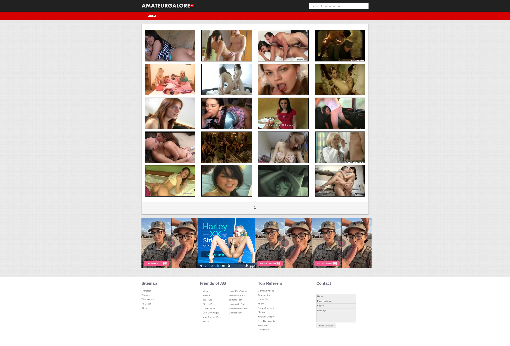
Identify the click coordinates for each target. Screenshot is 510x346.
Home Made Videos (238, 308)
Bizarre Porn (209, 304)
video (151, 15)
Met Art (261, 312)
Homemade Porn (237, 304)
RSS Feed (146, 304)
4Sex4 (261, 304)
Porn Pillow (263, 329)
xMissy (206, 295)
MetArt (206, 291)
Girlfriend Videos (266, 291)
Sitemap (145, 308)
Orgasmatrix (209, 308)
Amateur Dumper (266, 316)
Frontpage (146, 291)
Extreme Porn (235, 300)
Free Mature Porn (237, 295)
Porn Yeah (263, 325)
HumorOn (263, 299)
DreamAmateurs (266, 308)
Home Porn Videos (238, 291)
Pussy (206, 321)
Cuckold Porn (235, 312)
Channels (146, 295)
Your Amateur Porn (212, 317)
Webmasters (147, 299)
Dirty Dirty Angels (211, 312)
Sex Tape (207, 300)
